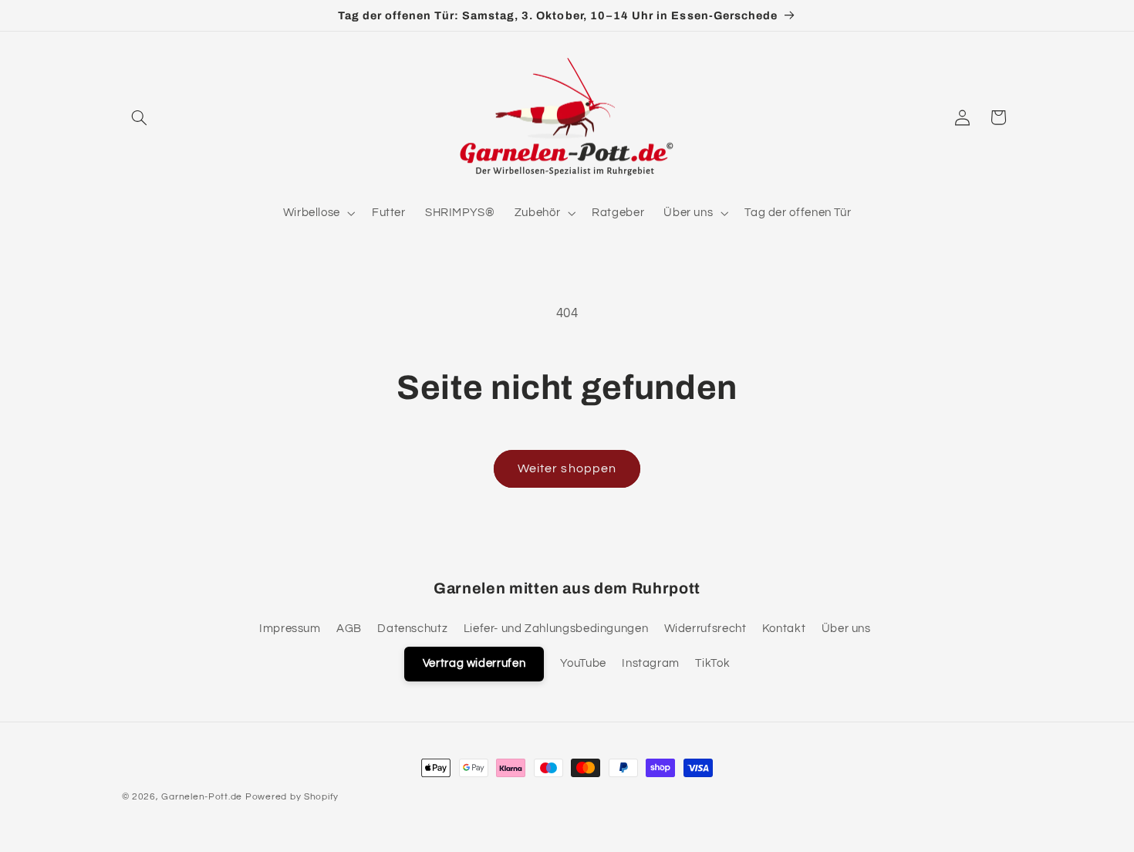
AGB (349, 628)
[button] (139, 117)
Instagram (651, 663)
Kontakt (783, 628)
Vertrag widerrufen (474, 663)
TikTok (712, 663)
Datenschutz (412, 628)
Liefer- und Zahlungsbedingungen (556, 628)
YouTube (583, 663)
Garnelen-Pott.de (201, 797)
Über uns (846, 628)
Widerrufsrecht (705, 628)
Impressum (290, 628)
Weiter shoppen (567, 468)
